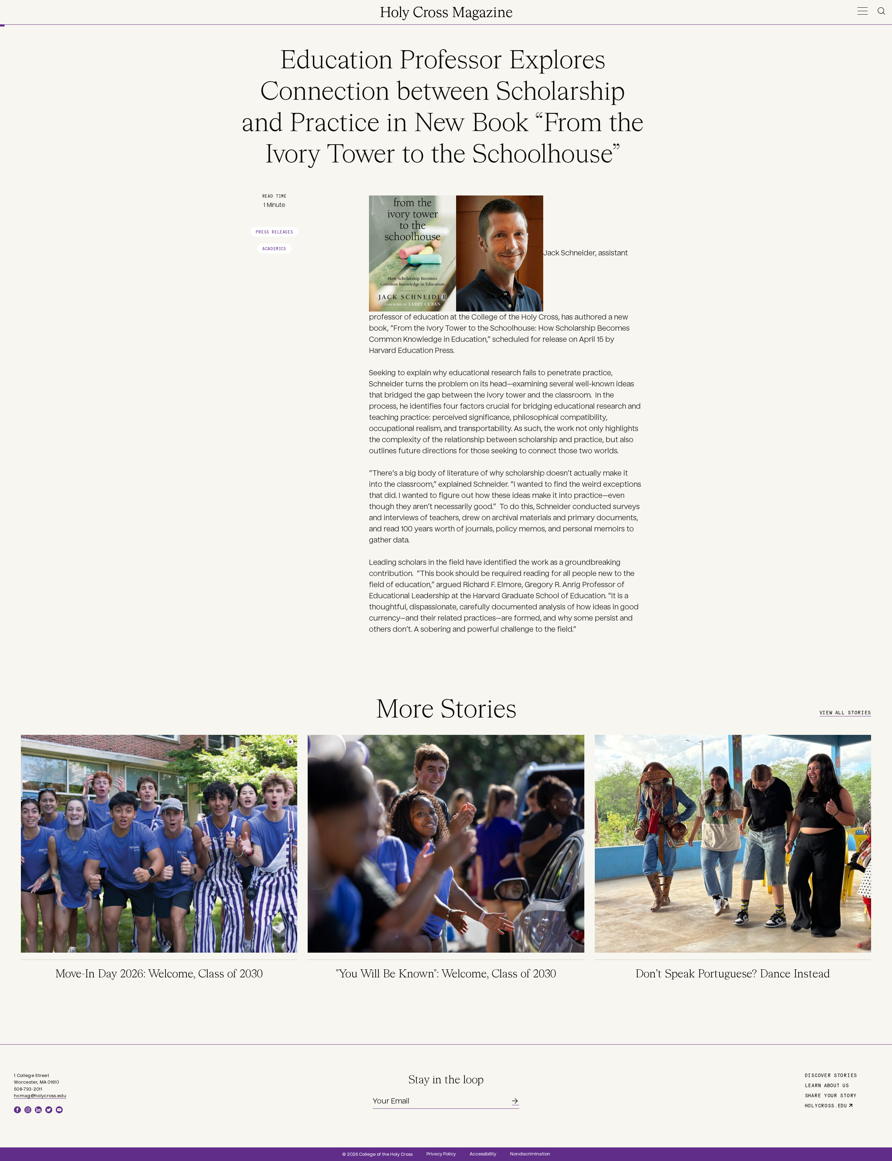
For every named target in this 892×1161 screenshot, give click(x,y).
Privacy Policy (441, 1154)
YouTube (59, 1109)
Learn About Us (827, 1085)
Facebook (17, 1109)
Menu (862, 11)
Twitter (48, 1109)
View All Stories (845, 712)
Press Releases (274, 231)
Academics (274, 248)
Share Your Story (831, 1095)
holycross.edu (826, 1105)
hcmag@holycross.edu (40, 1095)
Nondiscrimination (530, 1154)
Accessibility (483, 1154)
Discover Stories (831, 1074)
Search (882, 11)
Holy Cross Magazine (446, 13)
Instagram (27, 1109)
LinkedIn (38, 1109)
